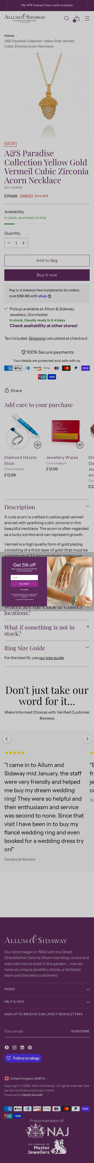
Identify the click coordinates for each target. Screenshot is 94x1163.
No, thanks (24, 590)
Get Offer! (24, 584)
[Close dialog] (89, 559)
